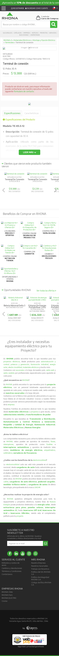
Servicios (52, 33)
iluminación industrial (39, 364)
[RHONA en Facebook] (9, 553)
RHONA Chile (7, 592)
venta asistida (8, 373)
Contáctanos (35, 35)
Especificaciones (12, 113)
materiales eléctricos (31, 367)
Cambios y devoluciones (12, 568)
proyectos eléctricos (11, 361)
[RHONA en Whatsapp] (35, 553)
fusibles (51, 444)
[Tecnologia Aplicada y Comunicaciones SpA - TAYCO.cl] (30, 628)
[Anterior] (3, 190)
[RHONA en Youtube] (22, 553)
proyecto (19, 516)
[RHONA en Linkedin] (16, 553)
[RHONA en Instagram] (29, 553)
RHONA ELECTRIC (9, 598)
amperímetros (49, 450)
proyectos (35, 412)
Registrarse (18, 8)
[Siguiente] (55, 190)
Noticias (35, 33)
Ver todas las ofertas (46, 290)
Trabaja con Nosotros (40, 569)
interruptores (8, 444)
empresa (11, 404)
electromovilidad (39, 460)
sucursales (20, 370)
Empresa (26, 33)
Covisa (4, 601)
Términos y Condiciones (11, 571)
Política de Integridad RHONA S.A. (40, 578)
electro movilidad (15, 367)
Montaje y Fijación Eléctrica (44, 40)
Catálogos (17, 33)
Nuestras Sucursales (39, 566)
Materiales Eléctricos (22, 40)
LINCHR (37, 487)
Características (31, 113)
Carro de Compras (49, 18)
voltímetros (7, 453)
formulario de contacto (24, 91)
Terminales (9, 42)
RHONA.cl (8, 40)
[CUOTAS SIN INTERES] (29, 104)
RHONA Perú (7, 595)
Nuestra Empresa (38, 563)
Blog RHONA (23, 35)
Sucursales (7, 33)
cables (5, 482)
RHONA (25, 380)
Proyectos (43, 33)
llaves (53, 441)
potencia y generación (20, 364)
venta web (50, 370)
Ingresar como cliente (37, 8)
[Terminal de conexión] (4, 49)
